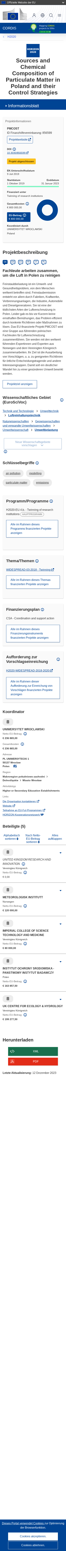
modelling (35, 473)
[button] (42, 15)
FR (28, 262)
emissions (42, 482)
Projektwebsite (18, 140)
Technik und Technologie (18, 411)
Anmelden (34, 15)
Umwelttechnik (49, 411)
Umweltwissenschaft (15, 429)
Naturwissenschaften (16, 421)
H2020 (12, 36)
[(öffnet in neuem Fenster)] (15, 14)
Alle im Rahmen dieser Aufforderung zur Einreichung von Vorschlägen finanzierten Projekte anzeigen (32, 688)
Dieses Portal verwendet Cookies (23, 1523)
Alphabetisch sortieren (12, 837)
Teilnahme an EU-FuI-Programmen (27, 811)
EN (12, 262)
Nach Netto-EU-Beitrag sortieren (33, 838)
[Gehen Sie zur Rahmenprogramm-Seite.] (33, 50)
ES (20, 262)
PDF (36, 1061)
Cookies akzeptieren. (33, 1536)
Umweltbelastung (46, 429)
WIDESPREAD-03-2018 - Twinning (28, 569)
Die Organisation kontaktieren (24, 802)
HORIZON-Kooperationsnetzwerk (26, 815)
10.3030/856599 (16, 152)
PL (44, 262)
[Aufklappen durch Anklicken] (61, 853)
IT (36, 262)
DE (5, 262)
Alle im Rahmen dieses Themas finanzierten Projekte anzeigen (31, 582)
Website (12, 806)
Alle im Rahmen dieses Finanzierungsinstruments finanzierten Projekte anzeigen (30, 633)
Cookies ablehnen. (33, 1545)
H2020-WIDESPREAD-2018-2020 (28, 670)
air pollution (13, 473)
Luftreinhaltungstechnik (24, 415)
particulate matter (16, 482)
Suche (51, 15)
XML (36, 1051)
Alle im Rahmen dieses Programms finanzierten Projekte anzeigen (31, 528)
